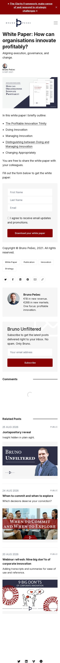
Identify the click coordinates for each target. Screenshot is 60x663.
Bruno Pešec (8, 69)
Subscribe (30, 362)
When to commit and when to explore (27, 495)
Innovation (46, 262)
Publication (29, 262)
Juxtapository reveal (16, 432)
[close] (56, 7)
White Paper (11, 262)
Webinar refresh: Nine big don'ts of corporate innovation (26, 561)
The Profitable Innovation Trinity (26, 123)
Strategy (9, 268)
